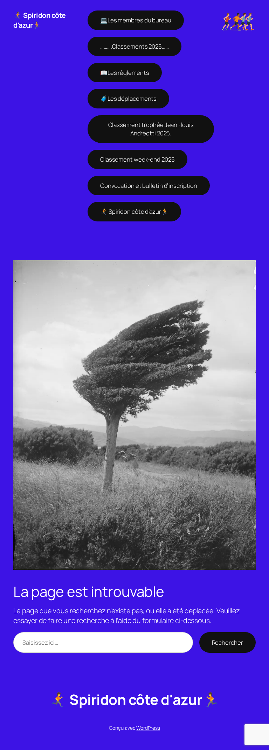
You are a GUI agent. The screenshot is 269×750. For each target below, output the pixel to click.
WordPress (148, 727)
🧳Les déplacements (128, 98)
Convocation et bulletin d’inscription (148, 186)
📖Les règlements (124, 73)
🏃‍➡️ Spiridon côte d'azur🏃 (39, 20)
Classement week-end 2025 (137, 159)
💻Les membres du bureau (135, 20)
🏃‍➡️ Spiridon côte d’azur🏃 (134, 211)
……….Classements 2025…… (134, 46)
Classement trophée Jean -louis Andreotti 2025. (151, 129)
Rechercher (227, 642)
